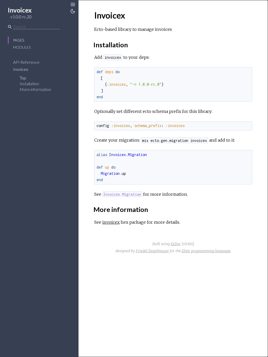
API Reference (26, 62)
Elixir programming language (206, 251)
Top (23, 77)
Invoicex (20, 69)
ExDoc (176, 243)
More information (35, 89)
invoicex (111, 222)
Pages (18, 40)
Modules (22, 47)
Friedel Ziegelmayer (152, 251)
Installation (29, 83)
